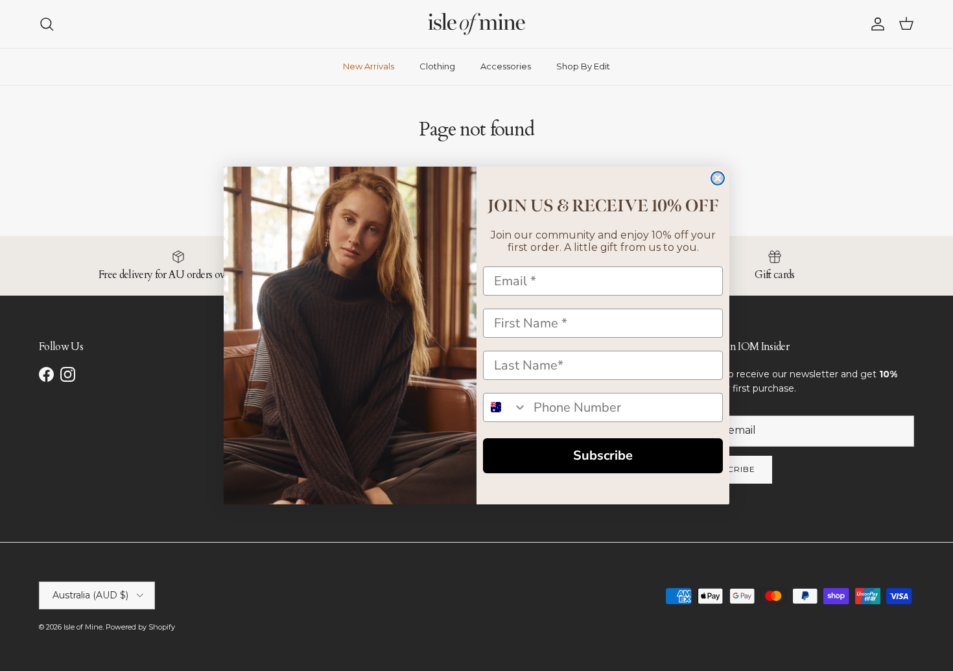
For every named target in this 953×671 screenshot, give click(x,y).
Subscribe (603, 455)
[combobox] (505, 407)
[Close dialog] (717, 178)
